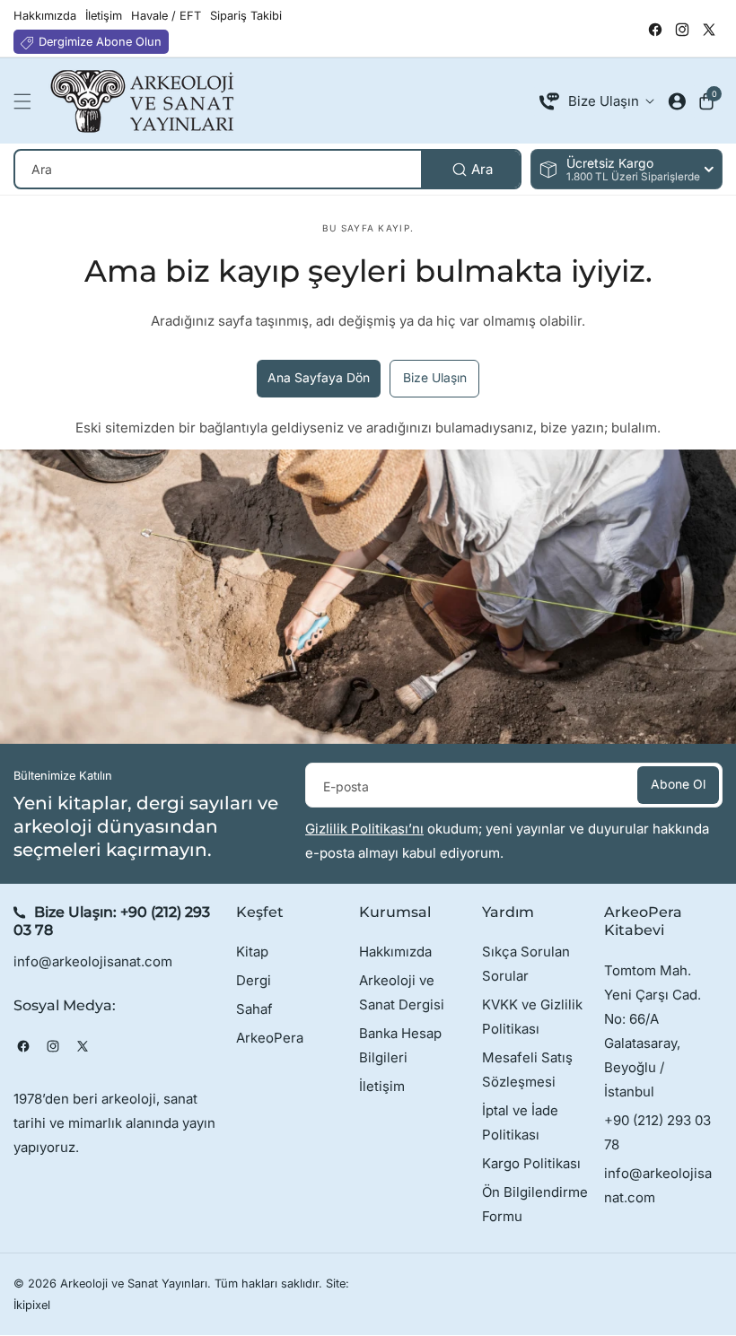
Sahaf (254, 1008)
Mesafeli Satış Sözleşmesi (527, 1069)
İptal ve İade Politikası (520, 1122)
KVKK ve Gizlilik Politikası (532, 1016)
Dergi (253, 980)
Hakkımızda (395, 951)
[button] (26, 101)
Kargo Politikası (531, 1163)
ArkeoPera (269, 1037)
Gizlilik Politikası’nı (364, 828)
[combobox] (267, 169)
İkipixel (31, 1305)
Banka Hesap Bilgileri (400, 1045)
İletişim (382, 1086)
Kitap (252, 951)
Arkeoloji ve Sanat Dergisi (401, 992)
